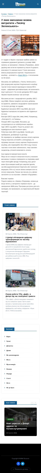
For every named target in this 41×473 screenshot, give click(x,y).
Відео (8, 336)
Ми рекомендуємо (12, 355)
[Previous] (32, 402)
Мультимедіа (10, 364)
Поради (9, 374)
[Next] (35, 402)
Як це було (10, 388)
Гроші (8, 341)
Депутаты (9, 346)
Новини (10, 14)
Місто (8, 360)
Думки (8, 350)
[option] (20, 422)
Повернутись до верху (21, 469)
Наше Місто (22, 75)
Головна (4, 14)
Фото (8, 383)
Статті (8, 378)
